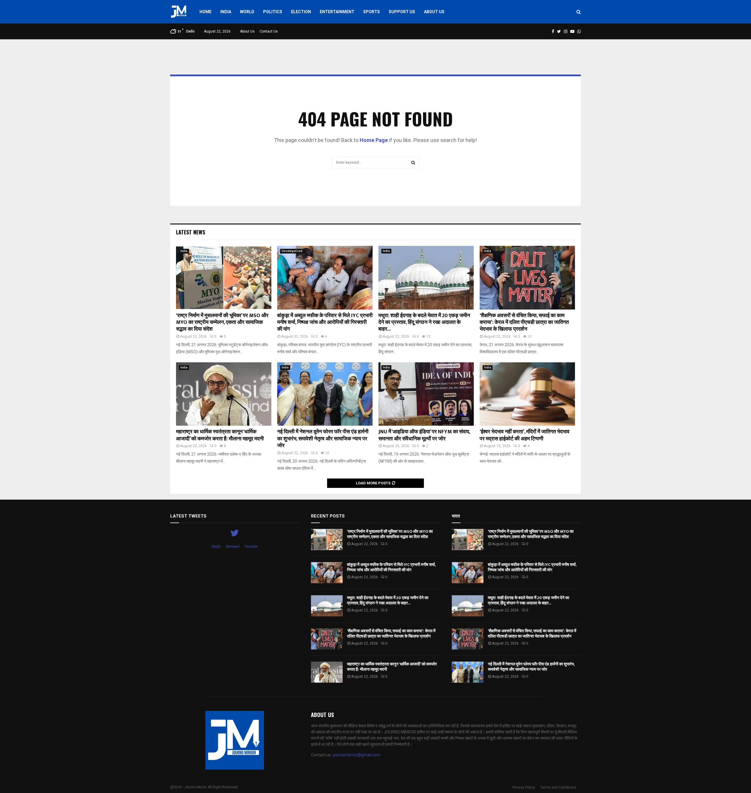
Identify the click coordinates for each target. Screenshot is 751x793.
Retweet (232, 546)
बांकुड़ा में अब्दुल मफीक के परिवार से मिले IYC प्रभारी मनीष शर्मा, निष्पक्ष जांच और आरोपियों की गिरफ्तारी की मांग (325, 322)
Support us (402, 11)
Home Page (374, 140)
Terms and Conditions (558, 787)
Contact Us (269, 31)
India (225, 11)
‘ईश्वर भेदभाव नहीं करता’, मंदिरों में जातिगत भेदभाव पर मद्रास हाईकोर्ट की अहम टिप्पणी (524, 435)
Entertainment (337, 11)
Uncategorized (292, 251)
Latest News (190, 232)
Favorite (251, 546)
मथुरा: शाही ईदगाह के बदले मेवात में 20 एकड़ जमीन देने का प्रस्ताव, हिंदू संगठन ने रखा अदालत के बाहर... (424, 322)
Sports (371, 11)
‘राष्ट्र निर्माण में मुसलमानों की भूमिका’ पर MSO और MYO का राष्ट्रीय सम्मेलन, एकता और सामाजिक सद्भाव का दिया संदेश (222, 322)
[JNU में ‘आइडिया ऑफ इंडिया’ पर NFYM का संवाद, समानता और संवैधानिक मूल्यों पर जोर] (426, 394)
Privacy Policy (523, 787)
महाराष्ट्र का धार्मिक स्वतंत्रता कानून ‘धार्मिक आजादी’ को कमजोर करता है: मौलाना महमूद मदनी (220, 435)
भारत (456, 516)
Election (301, 11)
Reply (216, 546)
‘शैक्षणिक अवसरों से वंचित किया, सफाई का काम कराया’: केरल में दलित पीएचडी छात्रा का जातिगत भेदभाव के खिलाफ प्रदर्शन (524, 322)
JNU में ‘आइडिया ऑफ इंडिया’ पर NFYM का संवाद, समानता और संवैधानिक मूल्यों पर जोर (424, 435)
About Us (434, 11)
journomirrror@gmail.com (356, 755)
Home (205, 11)
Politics (272, 11)
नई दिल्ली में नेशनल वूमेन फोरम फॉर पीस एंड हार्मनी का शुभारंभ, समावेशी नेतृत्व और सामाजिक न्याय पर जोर (322, 438)
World (247, 11)
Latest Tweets (188, 516)
